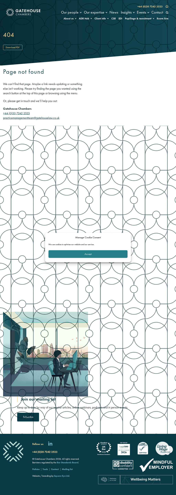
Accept (88, 254)
